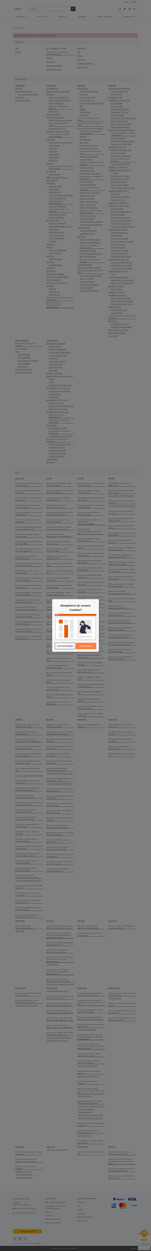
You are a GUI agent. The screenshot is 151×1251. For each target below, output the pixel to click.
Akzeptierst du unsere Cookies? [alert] (75, 607)
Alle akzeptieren (86, 646)
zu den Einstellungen (65, 646)
